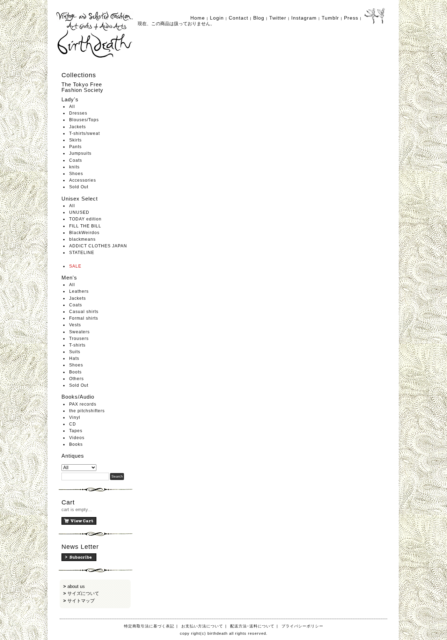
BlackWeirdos (84, 232)
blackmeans (82, 239)
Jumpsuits (80, 153)
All (72, 106)
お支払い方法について (202, 626)
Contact (238, 18)
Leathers (79, 291)
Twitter (277, 18)
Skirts (75, 140)
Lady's (70, 99)
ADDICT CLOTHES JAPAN (98, 245)
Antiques (72, 456)
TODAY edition (85, 219)
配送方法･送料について (252, 626)
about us (76, 586)
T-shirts (77, 345)
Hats (74, 358)
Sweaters (79, 331)
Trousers (79, 338)
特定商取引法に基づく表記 (149, 626)
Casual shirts (83, 311)
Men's (69, 278)
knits (74, 167)
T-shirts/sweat (84, 133)
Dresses (78, 113)
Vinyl (74, 417)
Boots (75, 372)
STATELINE (81, 252)
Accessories (82, 180)
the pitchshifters (87, 410)
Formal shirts (83, 318)
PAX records (82, 404)
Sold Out (78, 186)
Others (76, 378)
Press (351, 18)
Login (217, 18)
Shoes (76, 173)
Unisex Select (79, 199)
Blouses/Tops (84, 119)
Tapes (75, 430)
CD (72, 424)
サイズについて (83, 593)
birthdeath (95, 34)
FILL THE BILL (85, 226)
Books (76, 444)
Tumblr (330, 18)
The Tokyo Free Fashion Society (82, 87)
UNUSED (79, 212)
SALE (75, 266)
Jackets (77, 126)
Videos (77, 437)
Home (197, 18)
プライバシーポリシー (302, 626)
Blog (258, 18)
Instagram (304, 18)
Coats (75, 160)
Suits (74, 351)
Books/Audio (77, 397)
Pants (75, 146)
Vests (75, 324)
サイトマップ (81, 600)
